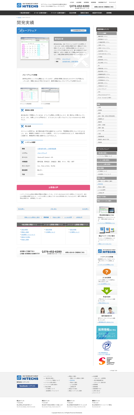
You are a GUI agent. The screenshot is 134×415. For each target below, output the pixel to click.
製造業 (76, 61)
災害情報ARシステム (103, 80)
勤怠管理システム (103, 71)
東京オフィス (45, 400)
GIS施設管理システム (103, 42)
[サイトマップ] (112, 2)
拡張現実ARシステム (103, 77)
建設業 (100, 122)
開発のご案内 (25, 232)
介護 (63, 61)
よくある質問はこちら (104, 283)
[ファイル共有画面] (50, 95)
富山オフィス (20, 400)
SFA (99, 91)
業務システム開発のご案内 (32, 217)
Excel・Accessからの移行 (104, 97)
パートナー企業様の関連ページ (77, 224)
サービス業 (101, 130)
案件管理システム (103, 83)
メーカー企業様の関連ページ (53, 224)
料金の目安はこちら (104, 303)
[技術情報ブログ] (102, 2)
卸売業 (100, 110)
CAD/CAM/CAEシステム (104, 53)
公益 (99, 133)
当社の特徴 (24, 229)
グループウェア (66, 59)
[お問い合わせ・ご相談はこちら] (103, 7)
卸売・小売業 (71, 61)
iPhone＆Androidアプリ (104, 94)
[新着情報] (93, 2)
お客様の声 (79, 217)
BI (98, 65)
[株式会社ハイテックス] (27, 5)
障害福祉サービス (103, 39)
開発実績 (46, 217)
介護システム (101, 45)
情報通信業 (101, 136)
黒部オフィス (71, 400)
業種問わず (101, 119)
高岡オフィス (96, 400)
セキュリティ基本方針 (104, 354)
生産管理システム (103, 51)
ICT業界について (50, 232)
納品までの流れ (25, 237)
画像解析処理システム (104, 74)
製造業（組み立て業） (104, 139)
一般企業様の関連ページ (29, 224)
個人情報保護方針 (103, 352)
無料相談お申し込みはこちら (106, 322)
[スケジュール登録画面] (29, 95)
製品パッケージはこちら (105, 243)
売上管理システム (103, 62)
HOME (19, 17)
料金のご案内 (56, 217)
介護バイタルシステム (104, 48)
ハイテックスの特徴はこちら (106, 264)
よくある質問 (68, 217)
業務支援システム (103, 68)
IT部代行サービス (103, 86)
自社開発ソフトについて (28, 234)
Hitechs (60, 413)
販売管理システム (103, 59)
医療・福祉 (101, 127)
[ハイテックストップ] (72, 2)
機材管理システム (103, 36)
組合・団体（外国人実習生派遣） (107, 116)
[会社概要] (78, 2)
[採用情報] (86, 2)
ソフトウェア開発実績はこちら (107, 223)
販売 (66, 61)
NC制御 (100, 56)
